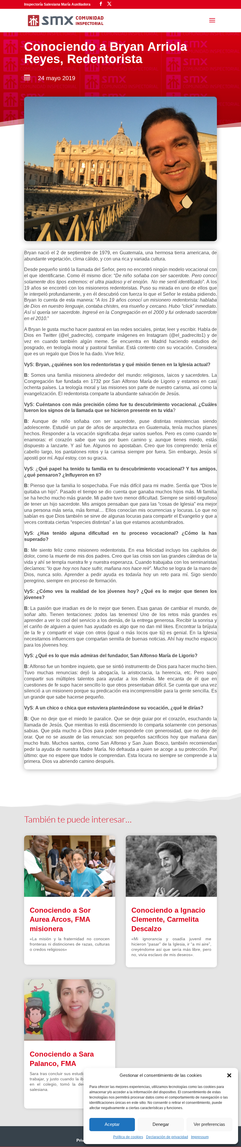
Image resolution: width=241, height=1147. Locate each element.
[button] (229, 1075)
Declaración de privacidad (167, 1137)
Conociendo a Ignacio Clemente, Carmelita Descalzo (168, 919)
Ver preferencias (209, 1124)
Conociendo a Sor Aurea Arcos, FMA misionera (60, 919)
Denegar (161, 1124)
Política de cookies (128, 1137)
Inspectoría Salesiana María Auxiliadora (57, 4)
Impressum (200, 1137)
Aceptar (112, 1124)
